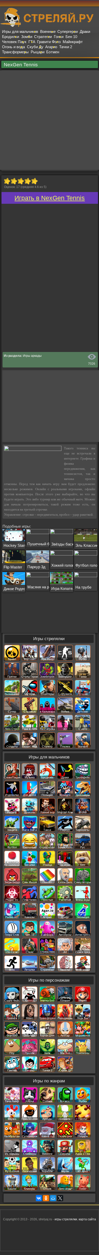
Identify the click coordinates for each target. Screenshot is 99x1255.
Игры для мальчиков (20, 31)
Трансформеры (15, 52)
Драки (85, 31)
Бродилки (10, 36)
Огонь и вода (13, 47)
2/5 (13, 181)
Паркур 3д (36, 567)
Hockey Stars (15, 545)
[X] (60, 1198)
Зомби (26, 36)
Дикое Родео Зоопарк (22, 589)
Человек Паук (14, 42)
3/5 (20, 181)
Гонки (58, 36)
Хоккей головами (66, 565)
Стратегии (43, 36)
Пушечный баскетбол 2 (48, 544)
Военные (48, 31)
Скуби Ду (35, 47)
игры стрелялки (66, 1219)
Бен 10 (71, 36)
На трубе (83, 587)
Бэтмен (52, 52)
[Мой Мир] (53, 1198)
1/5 (7, 181)
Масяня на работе (43, 587)
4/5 (27, 181)
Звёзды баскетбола (68, 544)
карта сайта (87, 1219)
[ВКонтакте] (39, 1198)
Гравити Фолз (49, 42)
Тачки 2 (65, 47)
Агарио (51, 47)
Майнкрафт (73, 42)
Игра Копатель (64, 588)
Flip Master (13, 567)
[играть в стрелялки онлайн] (49, 26)
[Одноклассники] (46, 1198)
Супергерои (67, 31)
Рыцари (37, 52)
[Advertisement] (49, 120)
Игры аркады (32, 356)
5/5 (34, 181)
